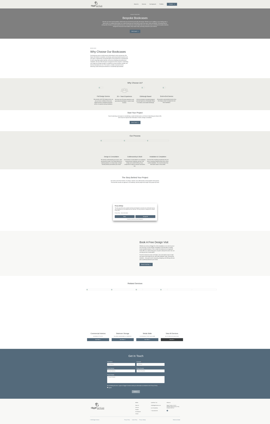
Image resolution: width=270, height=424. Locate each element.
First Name (110, 361)
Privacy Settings (142, 419)
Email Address (110, 368)
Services (144, 4)
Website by (176, 419)
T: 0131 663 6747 (154, 410)
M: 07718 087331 (154, 408)
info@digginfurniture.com (156, 405)
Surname (139, 361)
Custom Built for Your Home (147, 336)
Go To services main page (172, 336)
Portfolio (161, 4)
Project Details (110, 374)
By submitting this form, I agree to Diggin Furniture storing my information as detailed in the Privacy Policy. (132, 385)
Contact (171, 4)
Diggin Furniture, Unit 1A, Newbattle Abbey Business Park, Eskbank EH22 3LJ (173, 406)
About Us (136, 4)
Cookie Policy (134, 419)
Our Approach (152, 4)
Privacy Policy (127, 419)
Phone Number (140, 368)
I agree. (110, 387)
